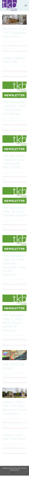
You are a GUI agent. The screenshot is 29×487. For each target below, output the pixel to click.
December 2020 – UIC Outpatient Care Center (14, 32)
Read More (4, 50)
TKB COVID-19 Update (13, 366)
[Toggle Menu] (26, 5)
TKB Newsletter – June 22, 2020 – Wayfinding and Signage (14, 108)
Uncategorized (5, 48)
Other (15, 125)
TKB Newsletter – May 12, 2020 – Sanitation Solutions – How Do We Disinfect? (14, 265)
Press (15, 46)
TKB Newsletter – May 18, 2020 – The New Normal (14, 211)
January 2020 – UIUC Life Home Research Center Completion (14, 407)
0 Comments (13, 48)
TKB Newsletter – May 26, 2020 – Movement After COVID (13, 161)
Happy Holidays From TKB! (13, 60)
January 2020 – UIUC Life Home (13, 437)
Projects (19, 46)
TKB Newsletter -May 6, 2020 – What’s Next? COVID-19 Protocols (13, 322)
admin (5, 46)
